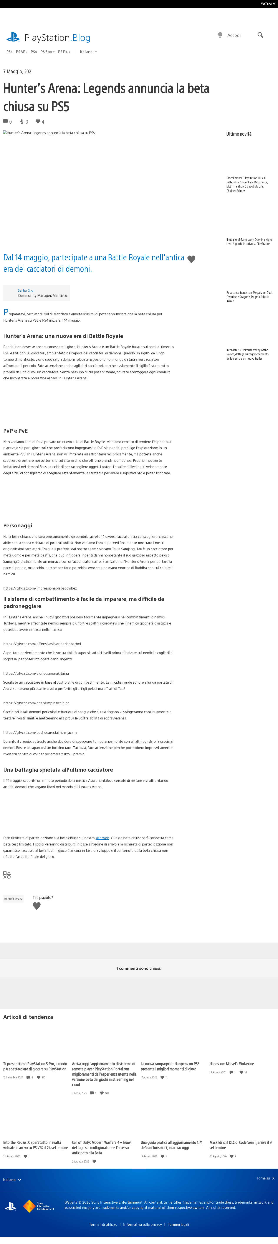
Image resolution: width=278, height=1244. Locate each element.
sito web (102, 837)
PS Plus (64, 51)
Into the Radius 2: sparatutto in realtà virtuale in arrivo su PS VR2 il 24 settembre (35, 1145)
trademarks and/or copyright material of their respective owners (152, 1207)
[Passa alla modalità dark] (220, 35)
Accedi (234, 35)
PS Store (48, 51)
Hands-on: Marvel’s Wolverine (232, 1063)
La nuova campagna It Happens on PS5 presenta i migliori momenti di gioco (170, 1066)
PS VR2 (21, 51)
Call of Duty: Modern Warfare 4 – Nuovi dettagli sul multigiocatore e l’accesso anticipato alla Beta (101, 1147)
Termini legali (178, 1224)
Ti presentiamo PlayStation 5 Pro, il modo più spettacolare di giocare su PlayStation (35, 1066)
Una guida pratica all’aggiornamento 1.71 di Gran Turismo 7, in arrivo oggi (171, 1145)
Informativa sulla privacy (142, 1224)
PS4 (34, 51)
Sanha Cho (25, 290)
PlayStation (57, 37)
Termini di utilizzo (103, 1224)
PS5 (10, 51)
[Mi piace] (39, 1077)
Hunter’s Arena (13, 898)
